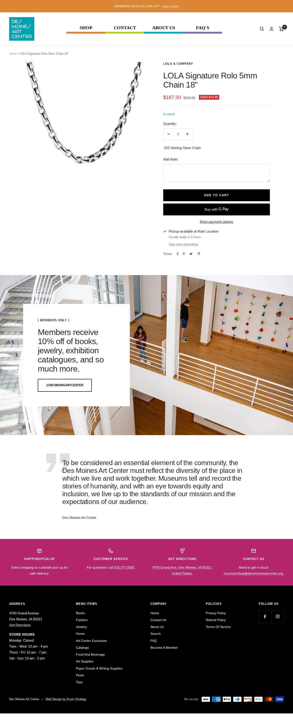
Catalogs (82, 647)
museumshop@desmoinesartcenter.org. (254, 573)
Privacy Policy (216, 613)
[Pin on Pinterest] (184, 253)
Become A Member (164, 647)
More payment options (216, 222)
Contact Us (158, 620)
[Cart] (281, 29)
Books (80, 613)
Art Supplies (84, 661)
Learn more (170, 6)
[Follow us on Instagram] (277, 616)
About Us (163, 27)
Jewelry (81, 627)
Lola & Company (178, 63)
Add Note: (170, 159)
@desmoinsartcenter (64, 385)
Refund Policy (216, 620)
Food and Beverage (90, 654)
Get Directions (20, 625)
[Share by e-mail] (198, 253)
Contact (125, 27)
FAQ (153, 641)
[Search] (262, 29)
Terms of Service (218, 627)
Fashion (82, 620)
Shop (86, 27)
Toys (79, 682)
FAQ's (202, 27)
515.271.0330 (124, 567)
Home (13, 53)
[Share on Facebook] (178, 253)
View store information (183, 244)
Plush (80, 675)
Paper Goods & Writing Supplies (99, 668)
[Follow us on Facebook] (265, 616)
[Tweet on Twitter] (191, 253)
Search (155, 633)
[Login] (271, 29)
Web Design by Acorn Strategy (66, 699)
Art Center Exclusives (91, 641)
